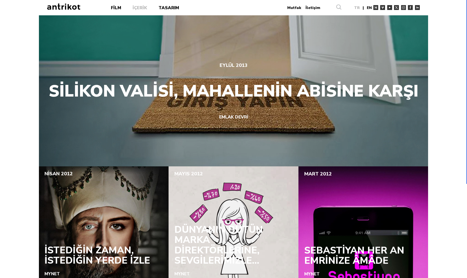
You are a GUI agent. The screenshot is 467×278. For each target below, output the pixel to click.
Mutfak (294, 7)
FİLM (116, 8)
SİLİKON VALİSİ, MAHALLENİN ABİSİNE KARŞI (233, 91)
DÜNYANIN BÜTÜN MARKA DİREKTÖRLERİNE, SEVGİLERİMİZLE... (218, 245)
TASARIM (169, 8)
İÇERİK (140, 8)
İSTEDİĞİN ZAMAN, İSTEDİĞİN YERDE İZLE (97, 255)
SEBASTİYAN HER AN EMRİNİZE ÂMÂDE (354, 255)
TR (357, 7)
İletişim (312, 7)
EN (369, 7)
